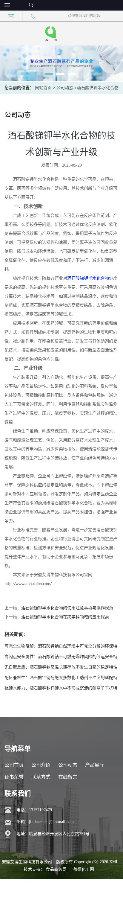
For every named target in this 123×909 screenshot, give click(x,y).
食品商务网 (56, 869)
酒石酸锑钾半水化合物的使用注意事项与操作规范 (67, 608)
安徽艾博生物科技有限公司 (27, 862)
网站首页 (43, 88)
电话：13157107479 (34, 810)
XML (114, 862)
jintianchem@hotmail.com (51, 822)
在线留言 (67, 776)
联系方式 (40, 776)
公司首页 (14, 765)
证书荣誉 (14, 776)
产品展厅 (94, 765)
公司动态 (64, 88)
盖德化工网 (83, 869)
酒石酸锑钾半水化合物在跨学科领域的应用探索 (65, 617)
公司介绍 (40, 765)
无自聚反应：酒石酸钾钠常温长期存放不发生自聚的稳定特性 (60, 667)
